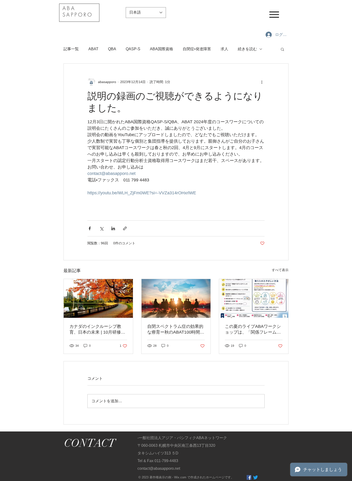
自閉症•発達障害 (197, 49)
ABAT (93, 49)
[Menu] (274, 14)
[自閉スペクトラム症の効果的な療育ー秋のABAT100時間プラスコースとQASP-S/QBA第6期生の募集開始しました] (176, 298)
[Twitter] (255, 477)
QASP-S (133, 49)
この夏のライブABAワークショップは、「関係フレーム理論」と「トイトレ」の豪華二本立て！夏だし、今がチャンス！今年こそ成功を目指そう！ (253, 329)
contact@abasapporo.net (158, 468)
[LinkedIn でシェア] (113, 228)
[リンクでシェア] (125, 228)
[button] (282, 49)
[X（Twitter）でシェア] (101, 228)
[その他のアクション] (262, 82)
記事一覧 (71, 49)
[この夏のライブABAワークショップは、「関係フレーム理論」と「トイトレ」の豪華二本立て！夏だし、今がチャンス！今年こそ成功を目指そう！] (253, 298)
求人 (224, 49)
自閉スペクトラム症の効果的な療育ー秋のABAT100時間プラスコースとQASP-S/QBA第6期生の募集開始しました (175, 329)
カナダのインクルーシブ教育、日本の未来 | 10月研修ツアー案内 (97, 329)
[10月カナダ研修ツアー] (98, 298)
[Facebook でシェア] (89, 228)
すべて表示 (280, 270)
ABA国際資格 (161, 49)
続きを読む (247, 49)
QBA (112, 49)
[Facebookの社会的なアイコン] (249, 477)
